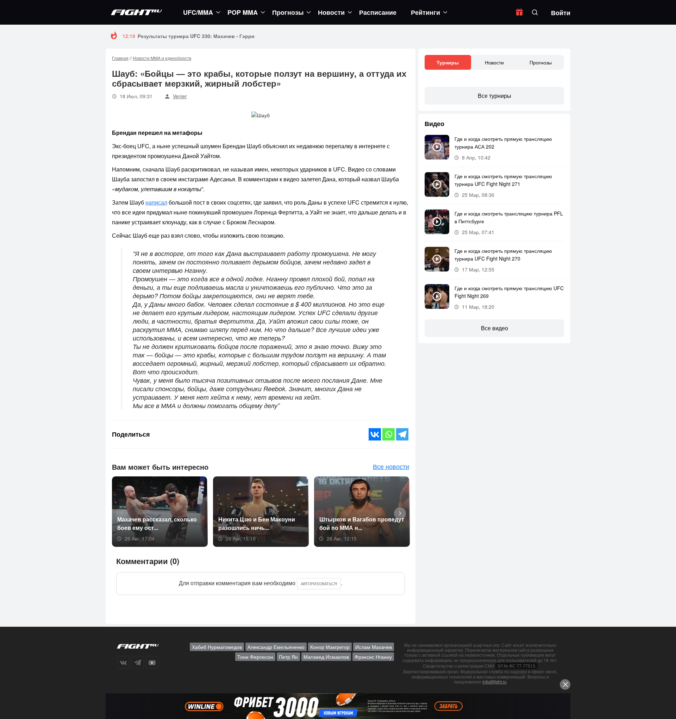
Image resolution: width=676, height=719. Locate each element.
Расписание (377, 12)
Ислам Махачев (373, 646)
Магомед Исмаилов (326, 656)
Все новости (391, 466)
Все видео (494, 328)
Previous (119, 512)
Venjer (180, 96)
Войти (560, 12)
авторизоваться (319, 583)
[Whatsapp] (388, 434)
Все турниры (494, 96)
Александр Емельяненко (276, 646)
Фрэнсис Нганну (373, 656)
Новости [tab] (494, 62)
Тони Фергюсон (255, 656)
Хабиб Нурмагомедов (217, 646)
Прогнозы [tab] (541, 62)
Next (397, 512)
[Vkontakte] (375, 434)
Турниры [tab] (448, 62)
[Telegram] (402, 434)
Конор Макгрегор (330, 646)
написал (156, 202)
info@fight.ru (494, 681)
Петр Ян (288, 656)
